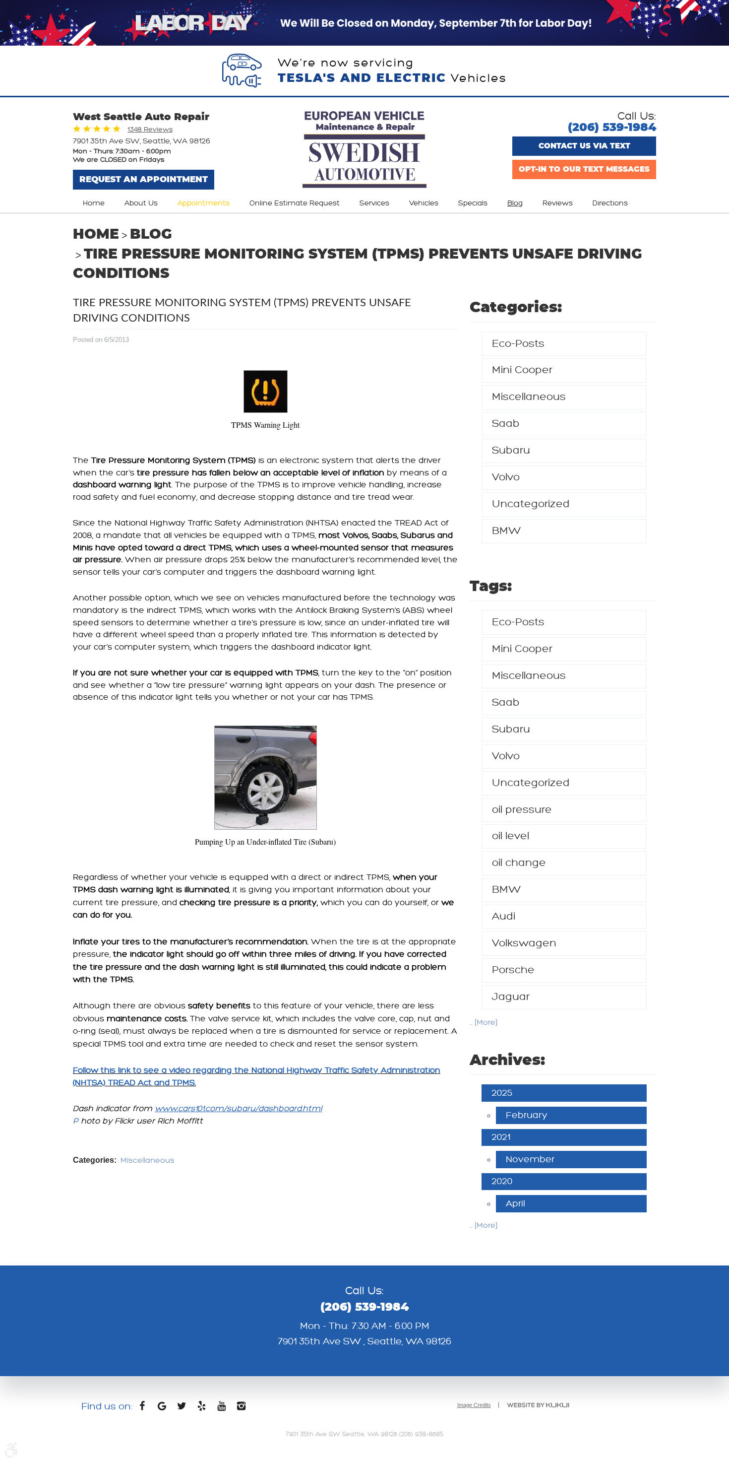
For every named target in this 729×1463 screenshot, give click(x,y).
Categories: (516, 307)
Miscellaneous (148, 1160)
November (530, 1159)
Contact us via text (584, 146)
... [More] (483, 1022)
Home (94, 203)
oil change (519, 862)
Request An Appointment (143, 179)
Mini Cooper (522, 370)
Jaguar (511, 996)
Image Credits (474, 1405)
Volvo (506, 477)
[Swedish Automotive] (364, 150)
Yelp (201, 1408)
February (526, 1115)
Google (162, 1408)
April (515, 1203)
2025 (502, 1093)
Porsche (513, 970)
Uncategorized (531, 504)
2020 (501, 1181)
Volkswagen (524, 943)
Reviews (558, 203)
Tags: (491, 586)
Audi (503, 916)
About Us (141, 203)
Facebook (142, 1408)
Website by (538, 1405)
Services (374, 203)
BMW (506, 530)
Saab (506, 423)
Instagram (241, 1408)
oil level (510, 836)
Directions (610, 203)
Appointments (204, 203)
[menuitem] (94, 203)
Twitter (182, 1408)
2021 (500, 1137)
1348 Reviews (150, 129)
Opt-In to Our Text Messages (584, 169)
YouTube (221, 1408)
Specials (472, 203)
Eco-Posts (518, 343)
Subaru (511, 450)
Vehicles (423, 203)
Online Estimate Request (294, 203)
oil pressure (522, 809)
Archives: (507, 1060)
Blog (515, 203)
